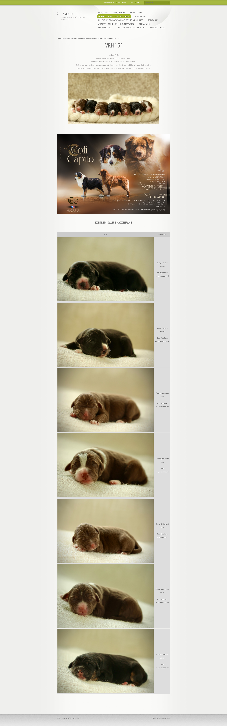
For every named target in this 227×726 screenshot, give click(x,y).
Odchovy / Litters (105, 38)
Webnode (167, 718)
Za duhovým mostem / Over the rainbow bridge (116, 24)
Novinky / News (136, 12)
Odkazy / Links (144, 24)
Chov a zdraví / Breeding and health (131, 27)
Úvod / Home (103, 12)
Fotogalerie (153, 20)
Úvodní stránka (109, 3)
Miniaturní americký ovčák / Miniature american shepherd (120, 20)
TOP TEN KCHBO (140, 16)
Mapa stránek (122, 3)
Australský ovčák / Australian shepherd (114, 16)
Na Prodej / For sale (157, 27)
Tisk (137, 3)
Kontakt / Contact (105, 27)
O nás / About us (119, 12)
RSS (131, 3)
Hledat (168, 2)
